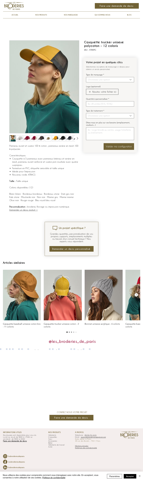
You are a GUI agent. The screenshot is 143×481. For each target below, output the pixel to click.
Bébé (50, 443)
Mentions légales (81, 446)
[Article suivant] (136, 294)
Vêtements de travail (56, 445)
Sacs (50, 439)
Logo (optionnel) (93, 86)
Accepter (130, 476)
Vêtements (52, 435)
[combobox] (110, 79)
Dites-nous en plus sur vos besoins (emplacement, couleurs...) (108, 123)
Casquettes (52, 437)
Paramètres (114, 476)
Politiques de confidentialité (86, 448)
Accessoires (52, 441)
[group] (71, 299)
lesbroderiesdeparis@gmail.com (93, 437)
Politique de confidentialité (53, 477)
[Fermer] (139, 476)
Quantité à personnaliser (97, 99)
